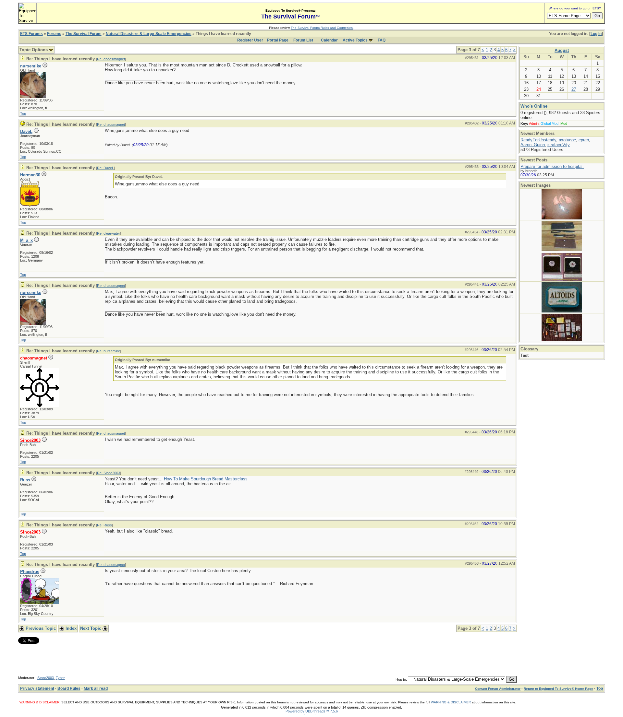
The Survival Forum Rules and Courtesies (322, 27)
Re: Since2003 (108, 473)
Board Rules (68, 688)
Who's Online (533, 106)
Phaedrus (29, 571)
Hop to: (401, 679)
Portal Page (277, 40)
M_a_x (26, 240)
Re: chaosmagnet (111, 59)
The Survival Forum (84, 33)
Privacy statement (37, 688)
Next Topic (91, 628)
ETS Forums (31, 33)
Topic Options (34, 49)
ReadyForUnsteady (538, 139)
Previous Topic (40, 628)
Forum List (303, 40)
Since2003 (45, 678)
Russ (25, 479)
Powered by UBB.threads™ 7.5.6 (312, 711)
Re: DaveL (105, 168)
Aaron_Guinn (532, 144)
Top (23, 113)
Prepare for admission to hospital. (552, 166)
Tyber (60, 678)
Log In (596, 33)
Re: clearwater (108, 233)
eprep (584, 139)
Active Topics (355, 40)
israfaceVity (558, 144)
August (562, 50)
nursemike (30, 66)
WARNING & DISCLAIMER (451, 702)
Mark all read (96, 688)
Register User (250, 40)
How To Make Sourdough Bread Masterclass (206, 478)
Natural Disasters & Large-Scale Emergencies (148, 33)
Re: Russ (104, 525)
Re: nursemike (108, 351)
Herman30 (30, 174)
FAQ (381, 40)
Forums (54, 33)
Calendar (329, 40)
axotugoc (567, 139)
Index (70, 628)
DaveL (26, 131)
